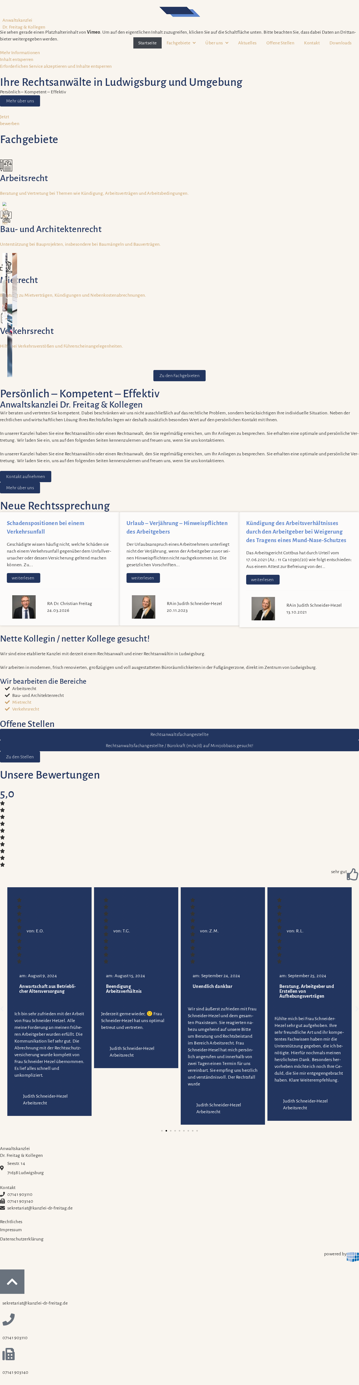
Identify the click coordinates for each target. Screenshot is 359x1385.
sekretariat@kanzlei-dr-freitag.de (40, 1208)
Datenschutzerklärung (21, 1239)
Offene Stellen (280, 42)
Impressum (11, 1229)
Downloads (340, 42)
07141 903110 (20, 1194)
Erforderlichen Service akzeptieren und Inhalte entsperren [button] (56, 66)
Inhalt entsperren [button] (16, 59)
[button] (2, 1009)
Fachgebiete (178, 42)
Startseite (147, 42)
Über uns (214, 42)
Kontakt (312, 42)
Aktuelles (247, 42)
